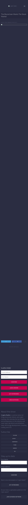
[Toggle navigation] (24, 6)
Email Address (5, 467)
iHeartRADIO (14, 441)
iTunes (14, 445)
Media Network (14, 400)
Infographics (9, 22)
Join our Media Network (14, 497)
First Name (4, 459)
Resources (14, 22)
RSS (14, 451)
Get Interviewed (14, 394)
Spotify (14, 438)
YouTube (15, 435)
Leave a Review (14, 388)
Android (15, 448)
